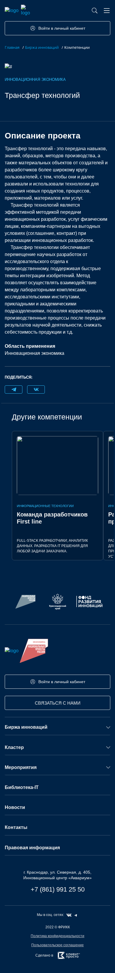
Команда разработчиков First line (52, 518)
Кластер (14, 747)
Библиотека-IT (22, 787)
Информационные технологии (45, 506)
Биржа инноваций (26, 727)
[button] (106, 10)
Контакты (16, 827)
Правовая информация (32, 847)
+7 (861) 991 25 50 (58, 889)
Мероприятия (21, 767)
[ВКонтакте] (36, 389)
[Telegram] (13, 389)
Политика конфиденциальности (57, 936)
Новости (15, 807)
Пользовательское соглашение (57, 945)
